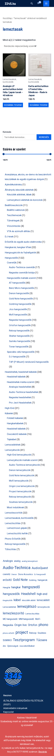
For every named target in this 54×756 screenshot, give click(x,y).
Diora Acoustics (25, 574)
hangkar (16, 587)
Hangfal (6, 587)
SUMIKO (7, 640)
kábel (17, 600)
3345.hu (10, 3)
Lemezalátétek (9, 607)
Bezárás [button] (42, 751)
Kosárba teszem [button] (13, 105)
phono (43, 625)
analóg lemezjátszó (30, 561)
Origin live (20, 625)
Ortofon (32, 625)
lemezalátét (43, 600)
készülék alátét (29, 600)
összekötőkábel (27, 646)
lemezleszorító (13, 613)
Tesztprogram (24, 640)
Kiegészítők (7, 600)
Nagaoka (8, 625)
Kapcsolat (8, 712)
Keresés (7, 131)
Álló (4, 646)
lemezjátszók (44, 607)
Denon (14, 574)
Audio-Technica (16, 567)
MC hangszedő (10, 619)
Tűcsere (41, 640)
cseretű (6, 574)
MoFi (37, 619)
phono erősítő (8, 633)
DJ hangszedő (40, 574)
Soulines (42, 633)
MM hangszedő (26, 619)
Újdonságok (12, 646)
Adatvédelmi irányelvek (15, 708)
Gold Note (20, 580)
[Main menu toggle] (46, 3)
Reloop (32, 632)
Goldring (32, 580)
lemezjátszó (26, 606)
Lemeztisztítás (32, 613)
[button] (32, 3)
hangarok (42, 580)
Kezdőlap (7, 18)
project (22, 632)
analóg (17, 561)
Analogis (8, 560)
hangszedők (11, 594)
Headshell (28, 594)
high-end (42, 594)
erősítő (7, 580)
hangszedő (31, 587)
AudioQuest (40, 568)
